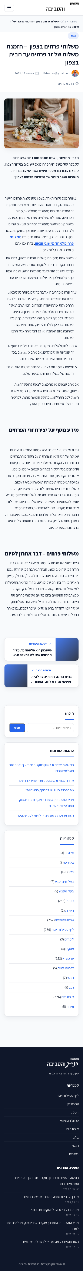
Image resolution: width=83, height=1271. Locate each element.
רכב (71, 987)
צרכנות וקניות (65, 968)
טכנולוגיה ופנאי (64, 920)
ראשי (70, 978)
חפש (17, 727)
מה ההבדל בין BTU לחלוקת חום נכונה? (50, 790)
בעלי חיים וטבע (64, 881)
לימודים (69, 939)
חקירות (69, 910)
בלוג (63, 21)
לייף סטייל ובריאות (63, 929)
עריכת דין (68, 958)
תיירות (70, 1006)
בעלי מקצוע (66, 891)
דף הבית (74, 21)
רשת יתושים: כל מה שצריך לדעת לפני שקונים (46, 815)
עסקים (70, 949)
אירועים (69, 853)
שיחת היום (68, 997)
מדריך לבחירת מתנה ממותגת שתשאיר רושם (46, 780)
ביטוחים (69, 862)
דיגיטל (70, 901)
